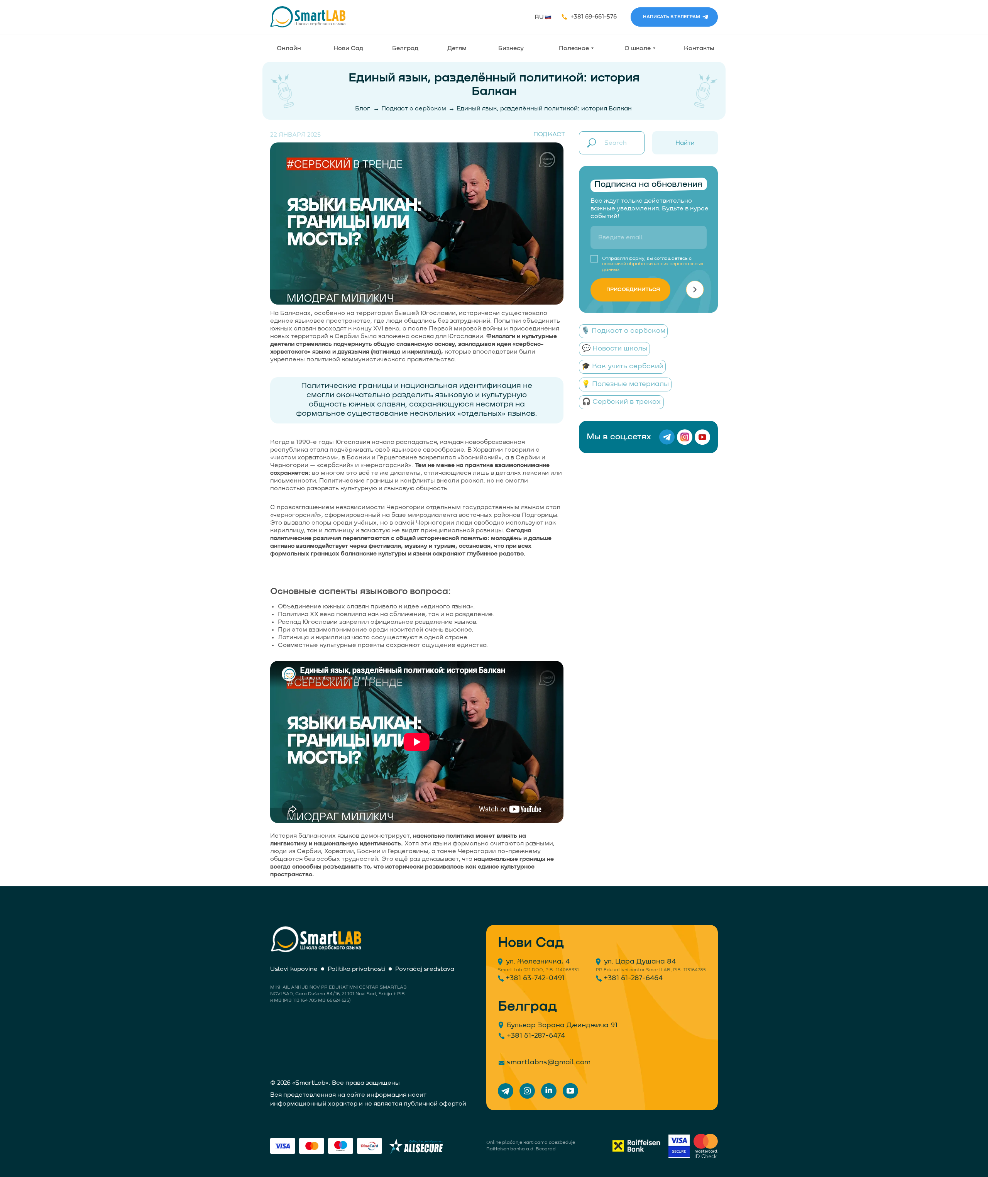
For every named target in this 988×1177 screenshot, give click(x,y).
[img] (308, 16)
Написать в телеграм (671, 17)
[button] (548, 17)
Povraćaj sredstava (424, 969)
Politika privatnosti (356, 969)
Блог (362, 108)
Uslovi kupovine (294, 969)
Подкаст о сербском (413, 108)
